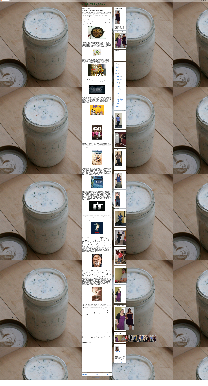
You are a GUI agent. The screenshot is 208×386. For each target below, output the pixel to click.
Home (97, 374)
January (118, 103)
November (119, 76)
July (118, 82)
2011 (117, 105)
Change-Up (119, 98)
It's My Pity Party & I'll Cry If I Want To (120, 100)
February (118, 89)
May (118, 85)
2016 (117, 67)
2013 (117, 72)
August (118, 80)
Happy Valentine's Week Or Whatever (120, 95)
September (119, 79)
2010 (117, 106)
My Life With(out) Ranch (94, 4)
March (118, 88)
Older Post (109, 374)
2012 (117, 73)
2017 (117, 66)
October (118, 77)
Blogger (109, 383)
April (118, 86)
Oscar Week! (119, 93)
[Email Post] (93, 339)
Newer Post (84, 374)
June (118, 83)
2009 (117, 108)
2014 (117, 70)
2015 (117, 69)
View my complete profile (119, 362)
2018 (117, 64)
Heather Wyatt (118, 351)
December (119, 74)
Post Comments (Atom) (99, 377)
